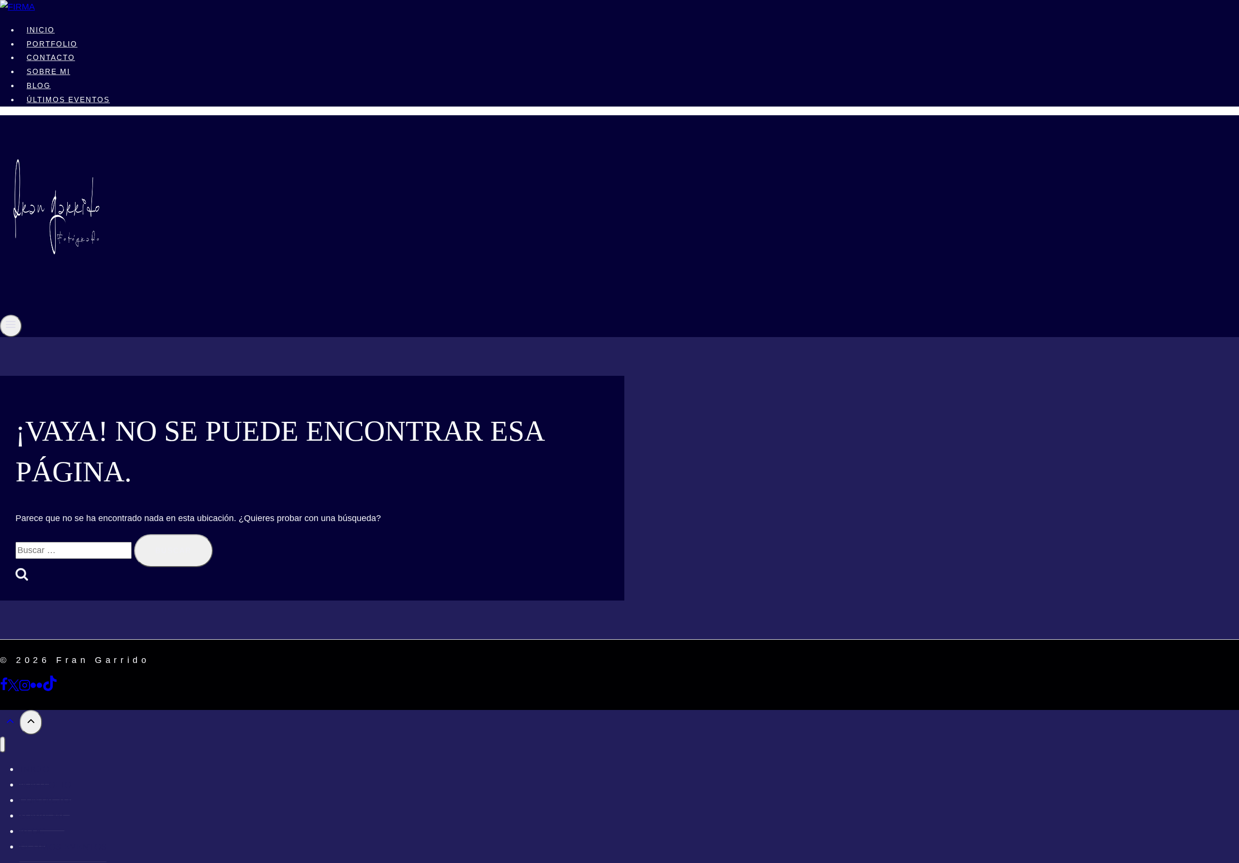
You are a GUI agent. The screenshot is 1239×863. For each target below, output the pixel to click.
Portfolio (52, 44)
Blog (39, 85)
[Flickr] (36, 688)
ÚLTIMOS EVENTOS (68, 99)
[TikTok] (50, 688)
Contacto (51, 57)
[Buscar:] (74, 550)
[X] (13, 688)
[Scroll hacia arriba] (10, 723)
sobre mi (48, 71)
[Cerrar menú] (2, 745)
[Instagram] (24, 688)
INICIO (41, 30)
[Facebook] (4, 688)
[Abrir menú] (11, 326)
